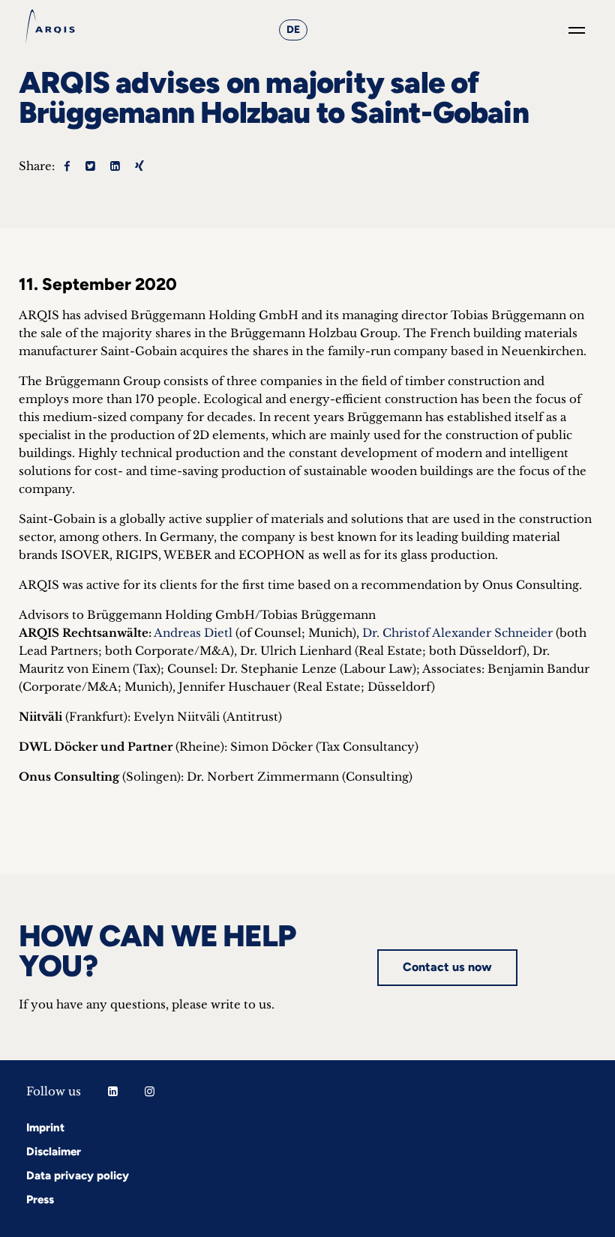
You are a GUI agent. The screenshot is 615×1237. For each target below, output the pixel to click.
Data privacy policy (77, 1175)
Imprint (45, 1127)
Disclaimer (53, 1151)
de (293, 29)
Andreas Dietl (193, 633)
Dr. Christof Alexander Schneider (457, 633)
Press (40, 1199)
